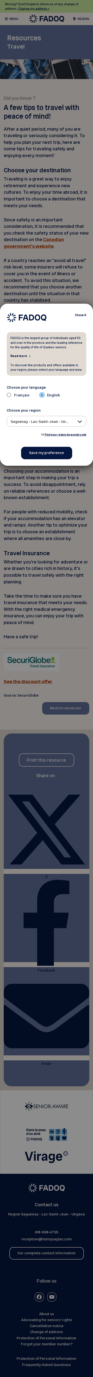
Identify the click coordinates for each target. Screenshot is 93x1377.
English (53, 395)
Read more (18, 356)
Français (22, 395)
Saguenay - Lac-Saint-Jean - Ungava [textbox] (42, 421)
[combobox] (47, 421)
